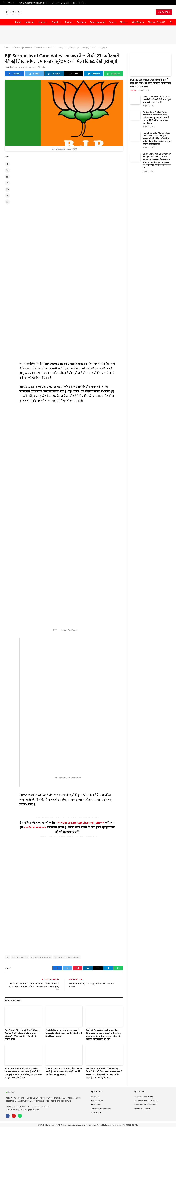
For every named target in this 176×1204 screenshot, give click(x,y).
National (29, 22)
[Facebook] (7, 164)
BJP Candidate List (20, 957)
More (122, 22)
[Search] (170, 22)
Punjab (55, 22)
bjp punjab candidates (41, 957)
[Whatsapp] (20, 1116)
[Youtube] (14, 1116)
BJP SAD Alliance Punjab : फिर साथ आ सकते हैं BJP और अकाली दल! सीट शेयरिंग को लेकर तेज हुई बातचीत (63, 1071)
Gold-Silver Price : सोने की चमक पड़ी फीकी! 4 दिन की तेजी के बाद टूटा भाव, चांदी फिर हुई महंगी (157, 99)
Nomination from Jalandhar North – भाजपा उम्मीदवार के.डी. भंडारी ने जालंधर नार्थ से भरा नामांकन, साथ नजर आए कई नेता (34, 986)
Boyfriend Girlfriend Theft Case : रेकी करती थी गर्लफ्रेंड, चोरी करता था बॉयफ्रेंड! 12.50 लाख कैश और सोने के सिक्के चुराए (22, 1035)
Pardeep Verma (13, 67)
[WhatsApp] (7, 202)
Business (81, 22)
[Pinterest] (7, 183)
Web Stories (138, 22)
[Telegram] (7, 195)
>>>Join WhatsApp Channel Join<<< (81, 822)
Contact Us (164, 12)
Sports (112, 22)
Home (18, 22)
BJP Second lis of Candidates (66, 957)
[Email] (7, 189)
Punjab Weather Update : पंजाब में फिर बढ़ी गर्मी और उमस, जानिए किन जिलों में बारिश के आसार (53, 3)
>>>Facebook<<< (35, 827)
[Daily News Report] (88, 12)
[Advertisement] (88, 35)
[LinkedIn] (7, 176)
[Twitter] (7, 170)
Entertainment (97, 22)
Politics (68, 22)
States (41, 22)
